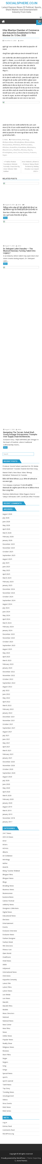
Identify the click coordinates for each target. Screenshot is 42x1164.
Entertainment (8, 923)
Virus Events (7, 1103)
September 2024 (9, 600)
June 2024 (6, 612)
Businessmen (7, 893)
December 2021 (9, 717)
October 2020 (8, 769)
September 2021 (9, 728)
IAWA (5, 964)
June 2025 (6, 566)
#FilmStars (6, 147)
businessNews (8, 897)
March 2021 (7, 750)
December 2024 (9, 589)
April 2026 (6, 529)
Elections (6, 919)
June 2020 (6, 784)
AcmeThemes (22, 1160)
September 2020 (9, 773)
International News (10, 972)
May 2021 (6, 743)
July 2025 (6, 563)
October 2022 (8, 679)
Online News (7, 1036)
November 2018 (9, 818)
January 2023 (7, 668)
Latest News (7, 991)
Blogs (5, 882)
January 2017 (7, 822)
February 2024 (8, 627)
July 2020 (6, 780)
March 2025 (7, 578)
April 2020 (6, 792)
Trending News (8, 1092)
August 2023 (7, 649)
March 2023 (7, 660)
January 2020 (7, 803)
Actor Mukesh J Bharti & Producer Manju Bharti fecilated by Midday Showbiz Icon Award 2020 (30, 166)
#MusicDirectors (8, 150)
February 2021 (8, 754)
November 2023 (9, 638)
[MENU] (39, 21)
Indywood (6, 968)
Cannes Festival (8, 901)
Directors (26, 152)
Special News (7, 1073)
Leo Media (6, 994)
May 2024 (6, 615)
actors (15, 152)
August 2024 (7, 604)
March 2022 (7, 705)
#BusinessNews (29, 142)
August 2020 (7, 777)
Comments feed (9, 1130)
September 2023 (9, 645)
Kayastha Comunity (10, 979)
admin (22, 40)
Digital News (7, 912)
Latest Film (7, 983)
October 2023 (8, 642)
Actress (20, 152)
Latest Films (7, 987)
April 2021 (6, 747)
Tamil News (7, 1084)
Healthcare (7, 957)
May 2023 (6, 653)
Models (5, 1009)
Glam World (7, 953)
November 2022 (9, 675)
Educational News (9, 916)
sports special (8, 1081)
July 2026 (6, 518)
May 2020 (6, 788)
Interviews (7, 976)
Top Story (6, 1088)
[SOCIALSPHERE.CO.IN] (3, 21)
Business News (8, 889)
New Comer (7, 1024)
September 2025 (9, 555)
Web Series (7, 1111)
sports (5, 1077)
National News (8, 1021)
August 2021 (7, 732)
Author (5, 863)
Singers (5, 155)
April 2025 (6, 574)
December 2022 (9, 672)
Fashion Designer (9, 938)
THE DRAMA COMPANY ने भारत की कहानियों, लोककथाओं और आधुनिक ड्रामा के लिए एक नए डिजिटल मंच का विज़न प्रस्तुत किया (21, 487)
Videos (5, 1099)
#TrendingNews (7, 152)
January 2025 (7, 585)
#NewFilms (16, 150)
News (6, 140)
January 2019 (7, 814)
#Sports (30, 150)
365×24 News (8, 837)
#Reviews (24, 150)
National (6, 1017)
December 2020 (9, 762)
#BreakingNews (19, 142)
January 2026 (7, 540)
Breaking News (8, 886)
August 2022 (7, 687)
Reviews (6, 1051)
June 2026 (6, 521)
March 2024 (7, 623)
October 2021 (8, 724)
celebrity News (8, 904)
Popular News (8, 1039)
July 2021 (6, 735)
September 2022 (9, 683)
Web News (7, 1107)
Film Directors (8, 946)
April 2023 (6, 657)
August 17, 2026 (10, 246)
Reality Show (7, 1043)
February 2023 (8, 664)
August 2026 (7, 514)
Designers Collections (11, 908)
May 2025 (6, 570)
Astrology (6, 859)
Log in (5, 1122)
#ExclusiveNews (7, 145)
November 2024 (9, 593)
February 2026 (8, 536)
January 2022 (7, 713)
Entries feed (7, 1126)
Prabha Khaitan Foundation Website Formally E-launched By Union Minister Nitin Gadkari (11, 166)
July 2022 (6, 690)
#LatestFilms (13, 147)
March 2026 (7, 533)
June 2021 (6, 739)
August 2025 (7, 559)
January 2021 (7, 758)
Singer (5, 1058)
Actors (5, 844)
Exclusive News (8, 934)
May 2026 (6, 525)
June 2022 (6, 694)
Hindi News (7, 961)
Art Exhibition (7, 856)
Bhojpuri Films (8, 874)
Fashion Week (8, 942)
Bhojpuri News (8, 878)
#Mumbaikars (31, 147)
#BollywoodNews (8, 142)
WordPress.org (8, 1134)
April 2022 (6, 702)
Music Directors (8, 1013)
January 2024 (7, 630)
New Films (6, 1028)
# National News (16, 140)
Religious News (8, 1047)
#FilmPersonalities (26, 145)
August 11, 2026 (10, 429)
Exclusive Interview (10, 931)
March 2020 (7, 795)
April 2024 (6, 619)
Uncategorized (8, 1096)
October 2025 (8, 551)
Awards (5, 867)
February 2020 (8, 799)
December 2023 (9, 634)
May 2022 (6, 698)
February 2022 (8, 709)
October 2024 (8, 597)
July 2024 (6, 608)
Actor (5, 841)
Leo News (6, 998)
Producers (33, 152)
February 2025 (8, 581)
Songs (5, 1069)
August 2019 (7, 807)
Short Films (7, 1054)
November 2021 (9, 720)
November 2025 (9, 548)
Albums (5, 852)
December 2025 (9, 544)
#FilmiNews (16, 145)
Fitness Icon (7, 949)
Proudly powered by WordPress (13, 1158)
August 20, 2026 (10, 205)
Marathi (5, 1002)
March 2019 (7, 810)
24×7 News (7, 833)
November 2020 (9, 765)
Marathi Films (7, 1006)
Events (5, 927)
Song (4, 1066)
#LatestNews (22, 147)
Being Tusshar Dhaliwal (11, 871)
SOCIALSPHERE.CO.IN (21, 3)
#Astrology (25, 140)
